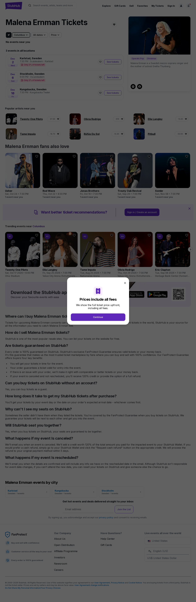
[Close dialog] (125, 283)
